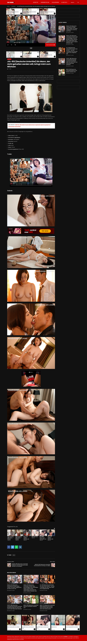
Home (8, 6)
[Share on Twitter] (12, 547)
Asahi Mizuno (17, 137)
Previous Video (10, 561)
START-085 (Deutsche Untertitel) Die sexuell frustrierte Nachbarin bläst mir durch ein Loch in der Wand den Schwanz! (14, 607)
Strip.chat (9, 13)
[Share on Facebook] (8, 547)
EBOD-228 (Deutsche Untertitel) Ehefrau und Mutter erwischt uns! (31, 606)
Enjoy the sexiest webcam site (13, 11)
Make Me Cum (35, 536)
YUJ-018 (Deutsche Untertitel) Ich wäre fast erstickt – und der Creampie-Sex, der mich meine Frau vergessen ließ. (47, 586)
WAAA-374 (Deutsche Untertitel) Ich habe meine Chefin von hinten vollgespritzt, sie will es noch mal (14, 586)
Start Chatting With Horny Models (30, 11)
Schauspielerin (55, 2)
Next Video (52, 561)
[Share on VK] (20, 547)
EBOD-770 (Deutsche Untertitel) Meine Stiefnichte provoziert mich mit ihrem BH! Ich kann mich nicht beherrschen (47, 607)
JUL (12, 143)
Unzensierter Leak (45, 2)
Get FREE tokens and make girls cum (47, 11)
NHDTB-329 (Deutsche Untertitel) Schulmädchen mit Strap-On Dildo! (42, 565)
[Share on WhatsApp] (16, 547)
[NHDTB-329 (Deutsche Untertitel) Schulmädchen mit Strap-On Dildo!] (53, 565)
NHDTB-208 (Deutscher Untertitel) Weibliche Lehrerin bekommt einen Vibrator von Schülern (20, 565)
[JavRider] (11, 2)
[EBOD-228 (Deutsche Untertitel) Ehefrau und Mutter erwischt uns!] (31, 599)
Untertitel (35, 2)
